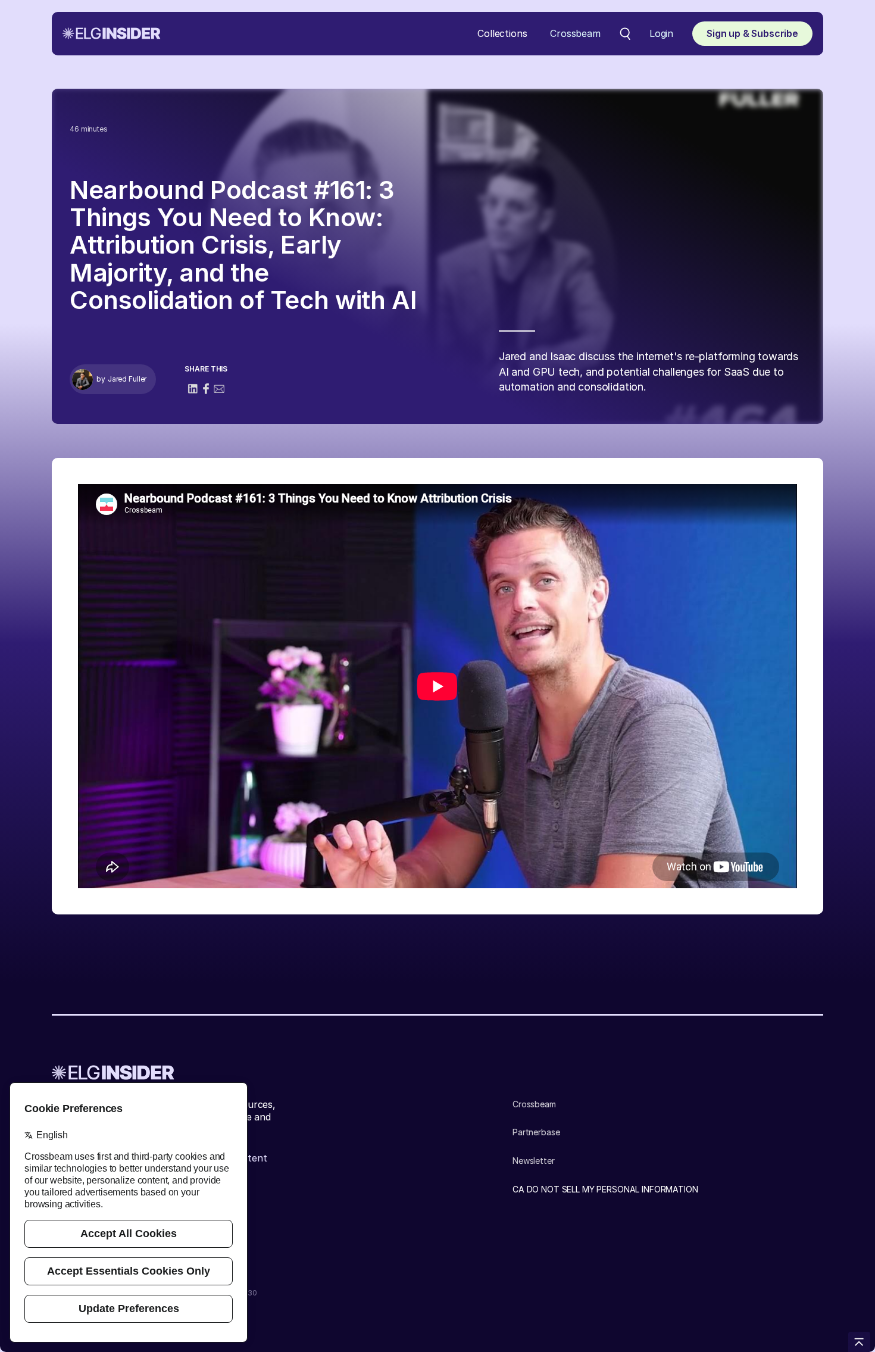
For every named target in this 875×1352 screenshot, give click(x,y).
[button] (502, 33)
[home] (111, 33)
